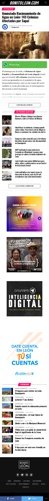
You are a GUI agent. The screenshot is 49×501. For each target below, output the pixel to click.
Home (9, 481)
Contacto (25, 487)
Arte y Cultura (11, 484)
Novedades (17, 481)
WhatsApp (14, 64)
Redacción (15, 27)
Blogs (43, 484)
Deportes (35, 484)
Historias (26, 481)
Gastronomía (37, 481)
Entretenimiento (24, 484)
